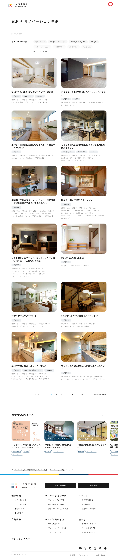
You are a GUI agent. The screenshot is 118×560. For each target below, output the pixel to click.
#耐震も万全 (59, 47)
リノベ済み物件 (20, 500)
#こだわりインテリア (96, 102)
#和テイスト (43, 100)
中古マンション (20, 509)
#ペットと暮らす (80, 160)
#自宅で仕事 (49, 216)
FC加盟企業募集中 (100, 555)
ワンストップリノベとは (57, 528)
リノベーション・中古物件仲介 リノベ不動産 (30, 470)
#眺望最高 (101, 215)
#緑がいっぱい (66, 218)
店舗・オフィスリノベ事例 (58, 509)
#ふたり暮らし (88, 158)
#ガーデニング (91, 215)
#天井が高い (73, 47)
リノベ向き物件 (20, 504)
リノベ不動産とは (54, 519)
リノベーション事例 (57, 470)
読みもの (83, 519)
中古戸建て (19, 513)
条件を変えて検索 (100, 394)
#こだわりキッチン (67, 105)
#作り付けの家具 (17, 102)
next (81, 395)
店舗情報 (16, 519)
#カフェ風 (87, 47)
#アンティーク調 (77, 210)
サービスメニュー (54, 532)
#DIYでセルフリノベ (78, 42)
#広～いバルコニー (42, 47)
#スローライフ (79, 215)
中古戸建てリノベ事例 (56, 504)
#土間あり (64, 158)
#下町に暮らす (43, 102)
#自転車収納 (46, 213)
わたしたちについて (55, 523)
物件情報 (16, 496)
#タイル (27, 216)
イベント (83, 496)
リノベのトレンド (88, 532)
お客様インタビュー (89, 523)
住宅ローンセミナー (89, 509)
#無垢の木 (29, 158)
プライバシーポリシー (85, 555)
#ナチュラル (83, 102)
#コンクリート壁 (94, 155)
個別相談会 (86, 504)
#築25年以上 (40, 42)
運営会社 (73, 555)
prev (37, 395)
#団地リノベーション (57, 42)
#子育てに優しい (30, 102)
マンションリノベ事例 (56, 500)
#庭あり (94, 42)
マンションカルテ (21, 539)
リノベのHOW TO (88, 528)
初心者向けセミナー (89, 500)
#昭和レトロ (83, 208)
